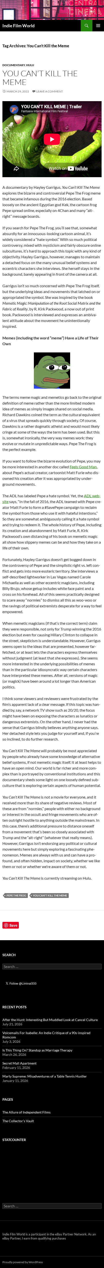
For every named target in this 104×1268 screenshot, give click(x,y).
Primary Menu (98, 25)
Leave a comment (49, 91)
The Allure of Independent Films (26, 1112)
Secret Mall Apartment (19, 1063)
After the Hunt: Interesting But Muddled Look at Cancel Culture (50, 1020)
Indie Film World (18, 25)
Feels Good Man (83, 466)
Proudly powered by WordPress (22, 1262)
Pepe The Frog (16, 895)
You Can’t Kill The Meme (40, 77)
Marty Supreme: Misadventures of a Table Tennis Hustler (44, 1076)
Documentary (13, 65)
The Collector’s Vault (18, 1121)
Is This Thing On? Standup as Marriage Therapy (37, 1050)
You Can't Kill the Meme (50, 895)
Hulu (30, 65)
